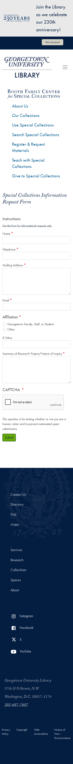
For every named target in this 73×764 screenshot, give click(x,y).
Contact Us (18, 494)
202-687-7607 (16, 705)
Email (5, 300)
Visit (13, 514)
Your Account (52, 42)
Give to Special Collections (36, 176)
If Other (7, 338)
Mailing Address (12, 265)
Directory (17, 504)
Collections (18, 570)
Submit (9, 437)
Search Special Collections (35, 135)
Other (11, 329)
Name (6, 234)
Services (16, 550)
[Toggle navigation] (65, 67)
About (15, 590)
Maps (15, 524)
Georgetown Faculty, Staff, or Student (30, 324)
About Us (20, 106)
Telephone (9, 249)
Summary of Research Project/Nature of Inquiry (32, 353)
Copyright (22, 729)
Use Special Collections (33, 125)
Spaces (16, 580)
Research (17, 560)
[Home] (27, 67)
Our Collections (26, 115)
